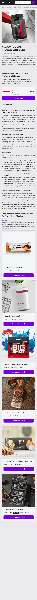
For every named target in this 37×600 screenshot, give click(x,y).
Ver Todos (5, 220)
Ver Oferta (17, 98)
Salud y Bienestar (7, 53)
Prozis (14, 53)
